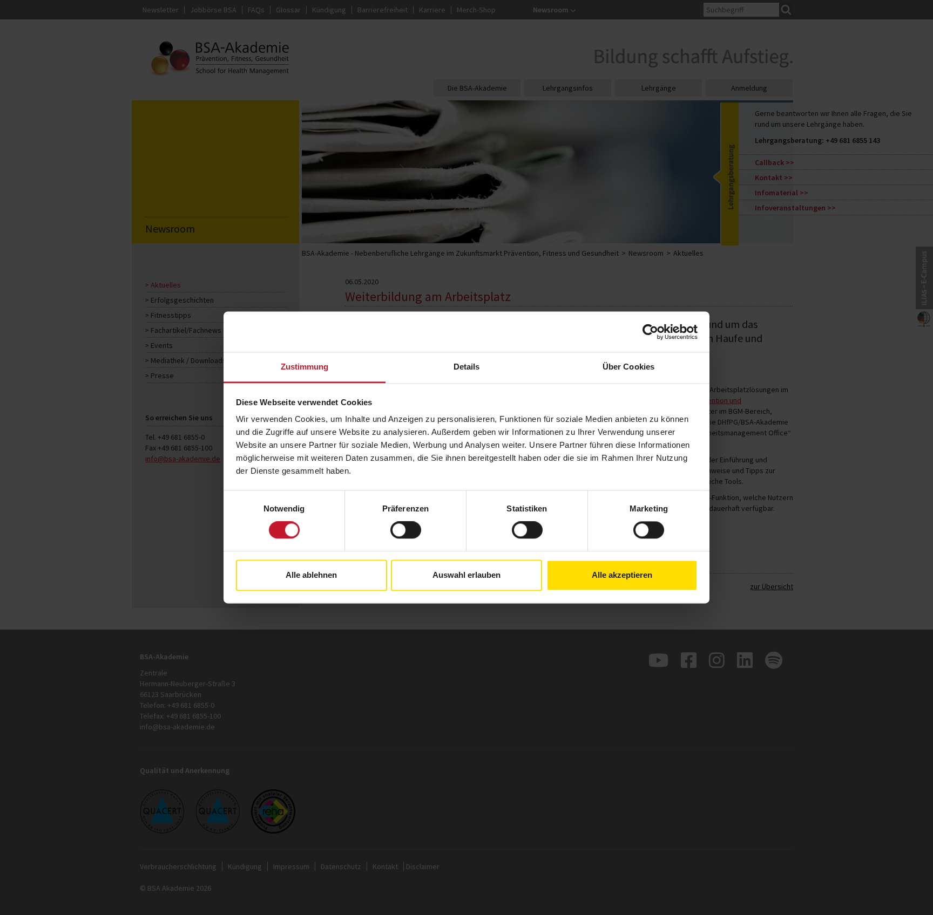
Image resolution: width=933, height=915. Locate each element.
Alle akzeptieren (622, 574)
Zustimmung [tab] (305, 366)
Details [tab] (467, 366)
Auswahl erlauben (466, 574)
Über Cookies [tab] (628, 366)
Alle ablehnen (311, 574)
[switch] (405, 530)
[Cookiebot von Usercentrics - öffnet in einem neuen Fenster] (650, 332)
